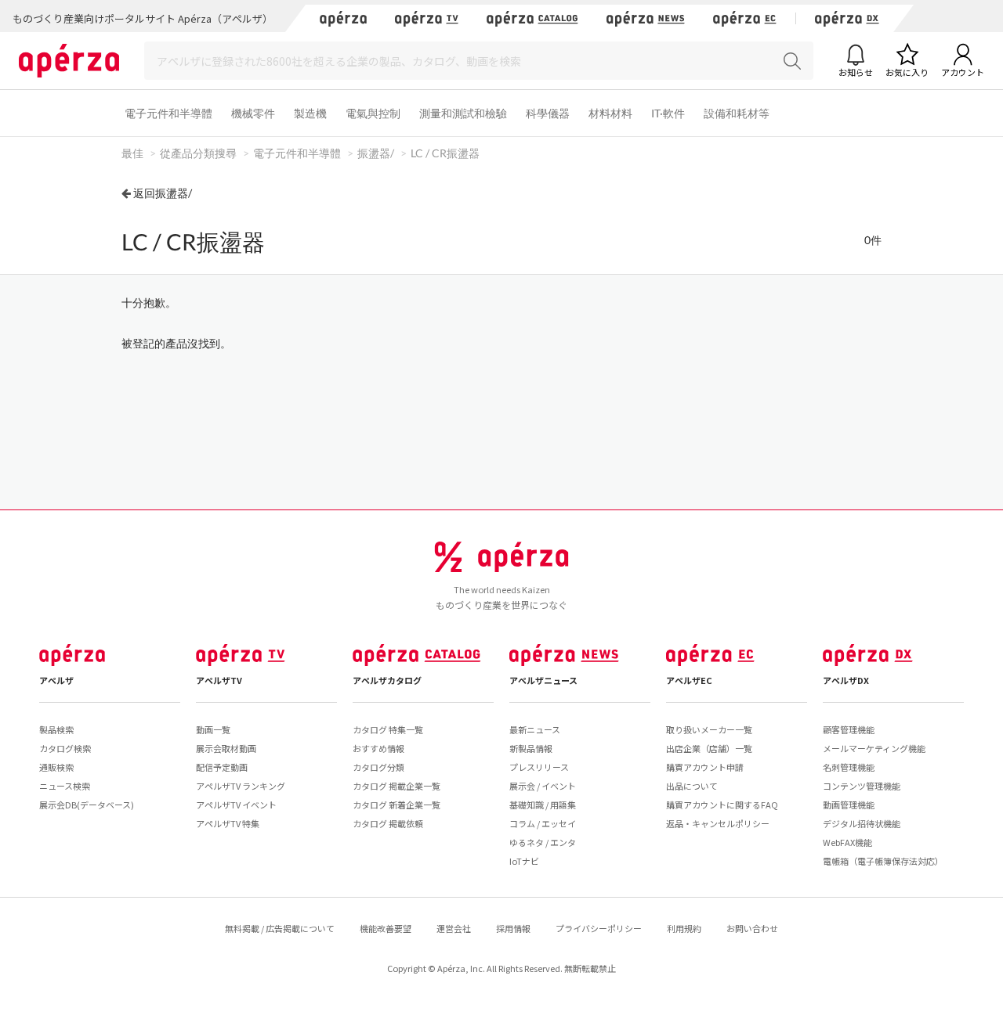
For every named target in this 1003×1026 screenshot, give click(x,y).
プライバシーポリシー (599, 928)
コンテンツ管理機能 (861, 785)
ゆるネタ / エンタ (542, 842)
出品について (692, 785)
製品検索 (56, 729)
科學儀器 (548, 113)
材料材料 (610, 113)
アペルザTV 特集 (227, 823)
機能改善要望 (385, 928)
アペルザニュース (543, 680)
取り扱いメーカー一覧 (709, 729)
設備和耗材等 (736, 113)
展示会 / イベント (542, 785)
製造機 (310, 113)
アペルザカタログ (387, 680)
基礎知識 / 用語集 (542, 804)
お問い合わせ (752, 928)
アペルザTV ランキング (240, 785)
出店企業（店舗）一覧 (709, 748)
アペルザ (56, 680)
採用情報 (513, 928)
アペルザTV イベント (236, 804)
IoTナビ (524, 861)
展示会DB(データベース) (86, 804)
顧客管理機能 (848, 729)
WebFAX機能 (847, 842)
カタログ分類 (378, 767)
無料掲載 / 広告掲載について (280, 928)
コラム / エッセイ (542, 823)
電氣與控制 (373, 113)
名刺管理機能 (848, 767)
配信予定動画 (222, 767)
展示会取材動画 (226, 748)
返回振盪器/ (162, 193)
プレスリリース (539, 767)
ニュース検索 (64, 785)
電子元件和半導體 (168, 113)
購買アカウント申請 (705, 767)
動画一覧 (213, 729)
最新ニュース (534, 729)
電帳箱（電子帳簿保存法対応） (883, 861)
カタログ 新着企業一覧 (396, 804)
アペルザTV (219, 680)
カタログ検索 (65, 748)
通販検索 (56, 767)
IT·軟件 (668, 113)
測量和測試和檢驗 (463, 113)
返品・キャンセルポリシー (717, 823)
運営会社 (453, 928)
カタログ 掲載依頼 (388, 823)
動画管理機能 (848, 804)
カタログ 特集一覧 (388, 729)
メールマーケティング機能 (874, 748)
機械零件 (253, 113)
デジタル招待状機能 (861, 823)
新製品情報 (530, 748)
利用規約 (684, 928)
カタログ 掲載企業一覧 (396, 785)
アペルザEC (689, 680)
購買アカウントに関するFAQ (722, 804)
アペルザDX (846, 680)
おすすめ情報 (378, 748)
